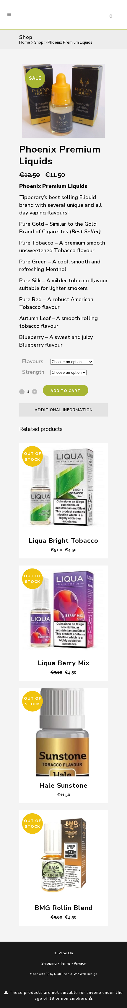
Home (24, 42)
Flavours (32, 361)
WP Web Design (85, 974)
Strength (33, 372)
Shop (38, 42)
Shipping (49, 963)
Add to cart (66, 391)
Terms (65, 963)
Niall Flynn (61, 974)
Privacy (80, 963)
